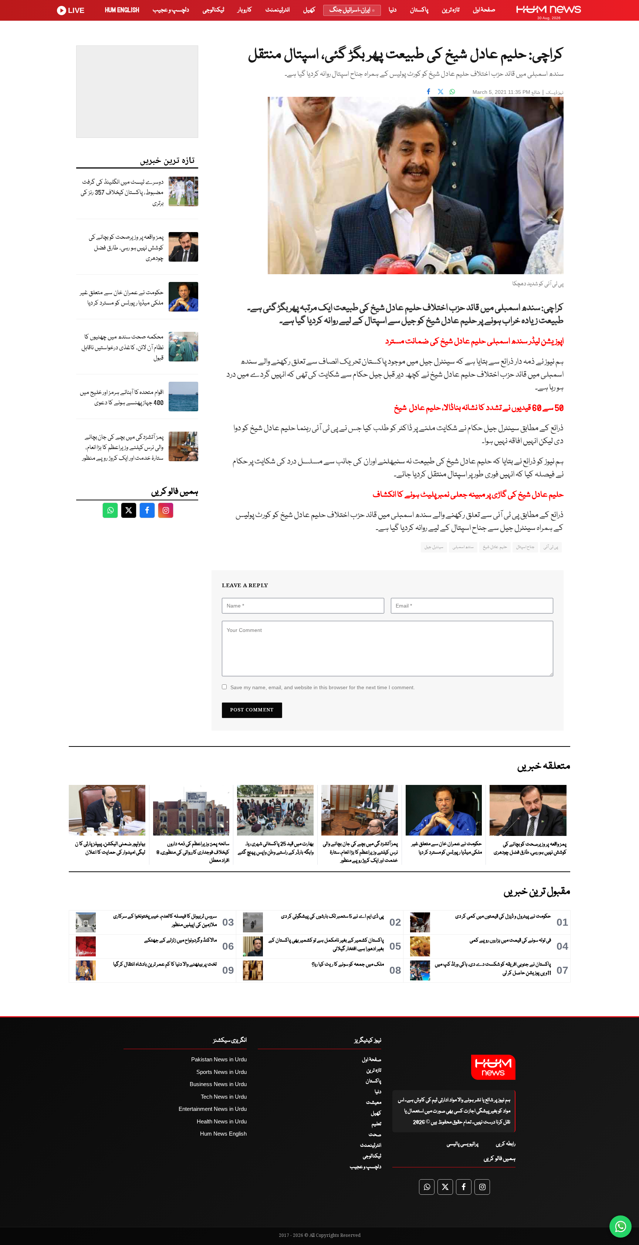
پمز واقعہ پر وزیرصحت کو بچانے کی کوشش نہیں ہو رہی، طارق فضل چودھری (126, 248)
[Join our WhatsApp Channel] (620, 1226)
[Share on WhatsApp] (452, 91)
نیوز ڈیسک (555, 92)
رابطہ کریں (505, 1144)
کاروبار (245, 10)
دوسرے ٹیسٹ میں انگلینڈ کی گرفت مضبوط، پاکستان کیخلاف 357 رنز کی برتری (122, 193)
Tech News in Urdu (224, 1096)
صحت (375, 1135)
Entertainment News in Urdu (213, 1109)
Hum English (122, 10)
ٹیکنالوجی (213, 10)
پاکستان (419, 10)
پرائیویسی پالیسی (463, 1144)
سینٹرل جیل (434, 547)
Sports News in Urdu (221, 1072)
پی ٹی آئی (551, 547)
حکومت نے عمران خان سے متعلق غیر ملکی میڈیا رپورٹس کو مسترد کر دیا (121, 298)
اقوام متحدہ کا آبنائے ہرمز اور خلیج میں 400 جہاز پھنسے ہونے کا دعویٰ (121, 398)
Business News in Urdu (218, 1084)
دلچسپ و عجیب (171, 10)
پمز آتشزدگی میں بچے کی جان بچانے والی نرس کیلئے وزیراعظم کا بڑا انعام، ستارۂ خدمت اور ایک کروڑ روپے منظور (122, 448)
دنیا (392, 10)
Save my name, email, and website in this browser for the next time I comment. (322, 687)
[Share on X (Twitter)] (440, 91)
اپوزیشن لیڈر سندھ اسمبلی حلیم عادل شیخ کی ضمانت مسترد (474, 342)
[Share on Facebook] (428, 91)
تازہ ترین (450, 10)
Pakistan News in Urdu (219, 1059)
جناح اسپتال (525, 547)
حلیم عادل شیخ (495, 547)
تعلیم (376, 1124)
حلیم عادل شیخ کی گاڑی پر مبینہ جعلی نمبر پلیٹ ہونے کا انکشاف (468, 495)
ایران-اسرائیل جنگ (349, 10)
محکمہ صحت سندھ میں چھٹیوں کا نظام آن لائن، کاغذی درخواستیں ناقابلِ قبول (122, 348)
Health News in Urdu (222, 1121)
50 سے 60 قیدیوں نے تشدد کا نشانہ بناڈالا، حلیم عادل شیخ (479, 408)
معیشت (373, 1103)
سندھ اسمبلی (463, 547)
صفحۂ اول (484, 10)
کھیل (309, 10)
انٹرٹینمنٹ (278, 10)
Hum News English (223, 1133)
